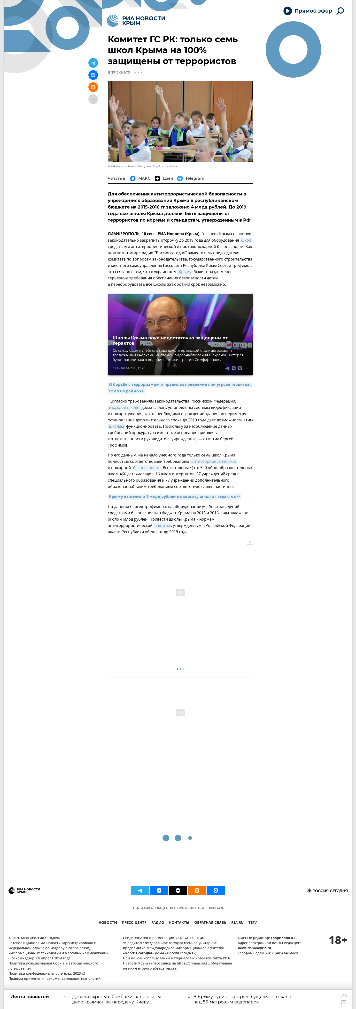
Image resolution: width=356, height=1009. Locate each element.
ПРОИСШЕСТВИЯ (192, 908)
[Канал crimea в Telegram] (140, 890)
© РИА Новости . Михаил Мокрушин (129, 166)
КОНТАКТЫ (179, 923)
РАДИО (157, 923)
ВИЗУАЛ (216, 908)
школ (246, 240)
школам (116, 426)
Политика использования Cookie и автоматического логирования (53, 966)
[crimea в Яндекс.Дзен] (178, 890)
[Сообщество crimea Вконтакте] (159, 890)
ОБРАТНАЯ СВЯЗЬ (210, 923)
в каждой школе (124, 408)
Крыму (185, 272)
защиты (162, 526)
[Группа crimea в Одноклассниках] (197, 890)
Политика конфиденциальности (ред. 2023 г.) (46, 974)
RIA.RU (237, 923)
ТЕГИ (252, 923)
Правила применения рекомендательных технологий (54, 979)
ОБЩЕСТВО (165, 908)
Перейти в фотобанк (165, 166)
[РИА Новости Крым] (136, 21)
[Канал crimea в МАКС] (216, 890)
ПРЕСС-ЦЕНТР (134, 923)
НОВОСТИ (108, 923)
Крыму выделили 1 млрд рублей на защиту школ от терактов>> (174, 497)
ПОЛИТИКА (143, 908)
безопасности (146, 468)
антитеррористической (213, 461)
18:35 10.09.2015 (119, 72)
